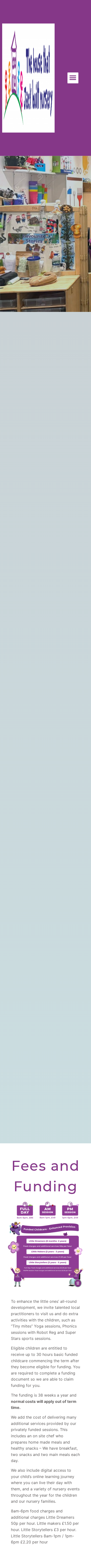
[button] (73, 78)
